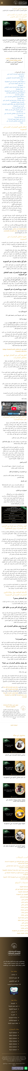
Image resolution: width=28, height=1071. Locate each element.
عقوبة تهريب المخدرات (12, 693)
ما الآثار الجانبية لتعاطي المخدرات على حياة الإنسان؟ (14, 97)
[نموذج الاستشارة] (18, 977)
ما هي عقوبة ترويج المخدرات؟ (15, 119)
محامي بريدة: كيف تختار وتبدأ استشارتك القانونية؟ (15, 870)
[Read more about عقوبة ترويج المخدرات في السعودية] (14, 814)
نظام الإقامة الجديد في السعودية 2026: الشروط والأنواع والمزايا (15, 878)
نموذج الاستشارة (13, 978)
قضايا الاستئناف (24, 897)
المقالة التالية (14, 725)
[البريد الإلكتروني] (18, 981)
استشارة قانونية (24, 887)
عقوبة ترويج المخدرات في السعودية (14, 823)
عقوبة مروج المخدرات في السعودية (14, 91)
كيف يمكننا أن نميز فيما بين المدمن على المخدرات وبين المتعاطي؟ (13, 101)
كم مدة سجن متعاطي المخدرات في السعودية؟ (13, 114)
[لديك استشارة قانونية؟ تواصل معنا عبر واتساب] (25, 1068)
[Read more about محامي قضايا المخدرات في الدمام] (14, 746)
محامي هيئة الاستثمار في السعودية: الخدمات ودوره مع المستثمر (16, 862)
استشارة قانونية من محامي (19, 229)
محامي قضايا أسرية (23, 918)
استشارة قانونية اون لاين (21, 889)
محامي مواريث (24, 928)
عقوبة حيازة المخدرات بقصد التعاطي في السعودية (13, 88)
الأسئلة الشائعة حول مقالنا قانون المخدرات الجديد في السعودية (13, 105)
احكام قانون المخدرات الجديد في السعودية (15, 75)
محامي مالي (25, 923)
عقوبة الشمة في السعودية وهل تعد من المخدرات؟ (14, 847)
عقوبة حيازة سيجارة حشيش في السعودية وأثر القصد (15, 800)
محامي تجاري (24, 902)
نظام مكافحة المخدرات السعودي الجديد (14, 79)
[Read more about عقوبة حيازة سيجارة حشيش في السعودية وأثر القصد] (14, 791)
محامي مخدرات (24, 925)
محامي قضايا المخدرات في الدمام (15, 755)
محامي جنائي (24, 905)
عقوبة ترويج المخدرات (13, 689)
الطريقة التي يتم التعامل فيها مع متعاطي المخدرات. (15, 94)
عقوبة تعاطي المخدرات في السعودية (14, 82)
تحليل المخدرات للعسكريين (10, 231)
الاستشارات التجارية (23, 892)
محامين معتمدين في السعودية (20, 931)
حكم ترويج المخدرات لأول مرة (10, 687)
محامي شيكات (24, 910)
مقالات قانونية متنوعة (22, 933)
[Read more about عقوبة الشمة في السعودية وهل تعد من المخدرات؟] (14, 837)
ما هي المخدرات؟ (18, 117)
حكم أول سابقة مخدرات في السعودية (16, 84)
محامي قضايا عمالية (23, 920)
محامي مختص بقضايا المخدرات (13, 59)
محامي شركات (24, 907)
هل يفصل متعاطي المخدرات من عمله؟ (15, 122)
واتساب (13, 975)
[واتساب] (16, 974)
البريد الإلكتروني (13, 981)
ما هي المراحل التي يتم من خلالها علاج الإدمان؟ (14, 111)
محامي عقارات (24, 915)
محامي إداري (24, 899)
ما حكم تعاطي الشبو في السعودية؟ (14, 777)
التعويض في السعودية (22, 894)
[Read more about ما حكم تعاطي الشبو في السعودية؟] (14, 768)
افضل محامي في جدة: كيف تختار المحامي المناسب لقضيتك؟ (17, 867)
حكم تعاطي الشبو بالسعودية (14, 349)
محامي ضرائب (24, 912)
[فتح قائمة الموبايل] (2, 3)
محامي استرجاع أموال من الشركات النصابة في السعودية (16, 874)
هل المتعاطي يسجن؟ (17, 108)
